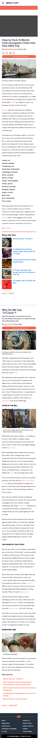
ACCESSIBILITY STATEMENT (9, 729)
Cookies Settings (27, 731)
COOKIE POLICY (6, 726)
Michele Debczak (10, 49)
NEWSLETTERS (5, 723)
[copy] (13, 53)
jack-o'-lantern (13, 608)
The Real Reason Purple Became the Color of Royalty (19, 694)
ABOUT (3, 720)
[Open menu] (3, 3)
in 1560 (29, 583)
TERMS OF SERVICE (28, 726)
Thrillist (13, 102)
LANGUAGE (13, 705)
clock (15, 373)
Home (4, 293)
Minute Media (15, 736)
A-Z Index (4, 731)
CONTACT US (26, 720)
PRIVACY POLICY (27, 723)
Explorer (4, 217)
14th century (11, 448)
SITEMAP (25, 729)
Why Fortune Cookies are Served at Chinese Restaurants (19, 689)
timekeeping (6, 401)
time (25, 436)
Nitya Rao (7, 324)
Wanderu (5, 110)
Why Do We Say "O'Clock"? (13, 679)
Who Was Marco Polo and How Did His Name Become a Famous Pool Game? (17, 683)
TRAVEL (11, 293)
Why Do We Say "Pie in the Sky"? (15, 699)
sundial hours (22, 506)
